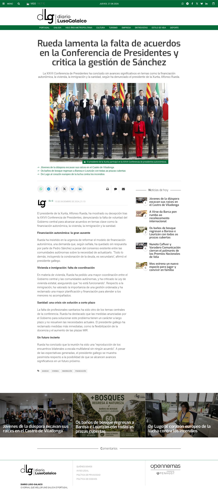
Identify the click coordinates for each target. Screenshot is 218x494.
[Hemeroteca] (213, 3)
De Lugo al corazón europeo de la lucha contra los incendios (73, 174)
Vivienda (55, 371)
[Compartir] (182, 3)
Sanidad (45, 371)
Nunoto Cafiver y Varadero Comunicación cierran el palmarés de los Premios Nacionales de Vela (164, 250)
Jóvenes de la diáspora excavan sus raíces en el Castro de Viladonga (77, 167)
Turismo (113, 27)
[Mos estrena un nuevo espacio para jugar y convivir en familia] (141, 265)
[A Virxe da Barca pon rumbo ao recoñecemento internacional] (141, 213)
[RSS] (36, 480)
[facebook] (27, 480)
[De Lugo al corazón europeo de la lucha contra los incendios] (181, 415)
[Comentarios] (115, 189)
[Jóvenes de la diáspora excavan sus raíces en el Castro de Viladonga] (141, 200)
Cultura (100, 27)
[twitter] (31, 480)
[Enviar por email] (123, 189)
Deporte (174, 27)
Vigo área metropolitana (78, 27)
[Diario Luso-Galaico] (62, 16)
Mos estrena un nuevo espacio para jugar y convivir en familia (163, 267)
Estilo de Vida (159, 27)
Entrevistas (141, 27)
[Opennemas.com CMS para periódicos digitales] (165, 469)
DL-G (51, 201)
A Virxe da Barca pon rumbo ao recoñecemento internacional (163, 216)
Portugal (44, 27)
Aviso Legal (83, 471)
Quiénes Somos (84, 466)
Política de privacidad (88, 475)
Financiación (80, 371)
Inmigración (67, 371)
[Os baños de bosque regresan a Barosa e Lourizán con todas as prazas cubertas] (141, 230)
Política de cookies (87, 479)
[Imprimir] (107, 189)
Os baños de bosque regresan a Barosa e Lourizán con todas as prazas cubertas (83, 171)
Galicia (57, 27)
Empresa (126, 27)
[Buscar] (18, 3)
